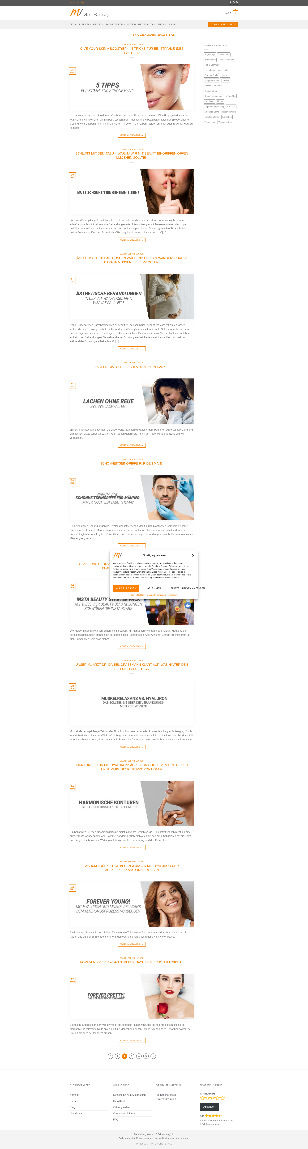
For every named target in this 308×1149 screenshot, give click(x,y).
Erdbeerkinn (210, 60)
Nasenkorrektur (229, 112)
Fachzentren (114, 24)
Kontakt (74, 1095)
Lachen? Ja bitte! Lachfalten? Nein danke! (132, 367)
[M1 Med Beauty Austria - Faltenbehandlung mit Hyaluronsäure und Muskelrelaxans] (90, 13)
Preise (97, 24)
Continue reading (131, 135)
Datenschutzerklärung (156, 595)
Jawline (225, 80)
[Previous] (110, 1056)
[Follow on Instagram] (234, 2)
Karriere (74, 1101)
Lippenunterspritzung (214, 106)
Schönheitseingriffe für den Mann (131, 463)
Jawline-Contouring (213, 85)
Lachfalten (209, 101)
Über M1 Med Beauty (140, 24)
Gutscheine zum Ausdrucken (129, 1095)
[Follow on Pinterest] (237, 2)
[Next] (153, 1056)
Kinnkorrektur (211, 91)
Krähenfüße (230, 96)
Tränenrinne (210, 122)
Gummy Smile (211, 75)
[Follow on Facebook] (230, 2)
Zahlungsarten (121, 1107)
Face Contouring (226, 60)
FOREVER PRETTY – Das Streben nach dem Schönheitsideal (131, 962)
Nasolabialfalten (212, 117)
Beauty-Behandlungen (132, 44)
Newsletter (77, 3)
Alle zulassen (126, 588)
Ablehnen (154, 588)
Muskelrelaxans (212, 112)
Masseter (231, 106)
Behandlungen (79, 24)
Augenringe (210, 54)
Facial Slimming (212, 65)
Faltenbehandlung (213, 70)
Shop (161, 24)
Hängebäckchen (212, 80)
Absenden (209, 1106)
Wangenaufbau (225, 122)
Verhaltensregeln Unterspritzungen (166, 1097)
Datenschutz (158, 1144)
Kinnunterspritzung (213, 96)
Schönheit (227, 117)
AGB (170, 1144)
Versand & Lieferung (124, 1113)
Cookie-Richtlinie (137, 595)
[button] (193, 555)
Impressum (173, 595)
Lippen (220, 101)
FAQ (115, 1119)
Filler (226, 70)
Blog (171, 24)
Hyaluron (225, 75)
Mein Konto (119, 1101)
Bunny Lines (224, 54)
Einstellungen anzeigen (183, 588)
